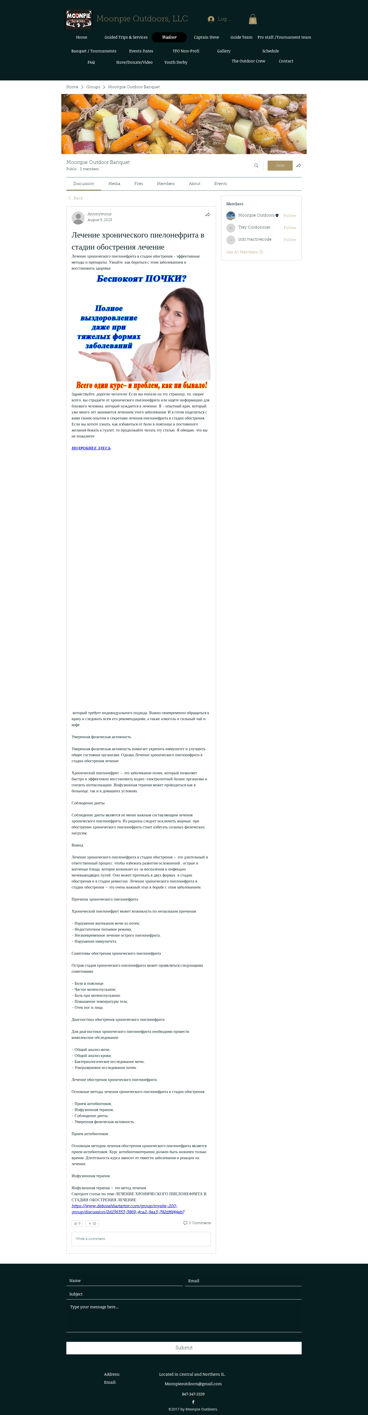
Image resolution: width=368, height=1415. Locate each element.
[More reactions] (92, 1223)
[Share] (208, 214)
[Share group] (299, 165)
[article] (141, 730)
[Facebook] (193, 1401)
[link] (83, 184)
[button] (253, 19)
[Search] (256, 166)
